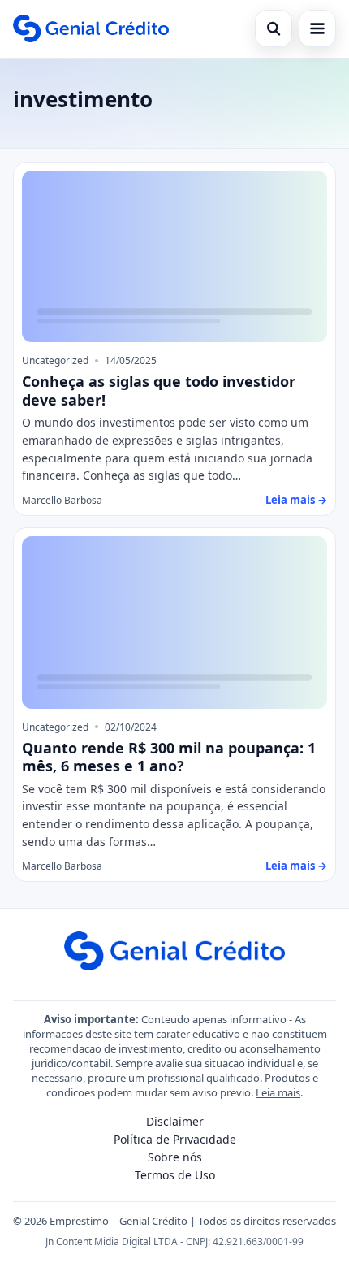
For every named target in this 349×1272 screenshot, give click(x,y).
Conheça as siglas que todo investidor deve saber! (158, 390)
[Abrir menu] (317, 28)
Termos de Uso (175, 1175)
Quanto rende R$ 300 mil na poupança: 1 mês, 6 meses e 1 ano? (169, 757)
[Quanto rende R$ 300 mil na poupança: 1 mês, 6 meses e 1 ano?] (174, 622)
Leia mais (278, 1092)
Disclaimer (175, 1121)
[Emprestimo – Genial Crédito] (91, 28)
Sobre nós (175, 1157)
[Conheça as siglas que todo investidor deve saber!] (174, 257)
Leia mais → (296, 500)
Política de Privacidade (175, 1139)
